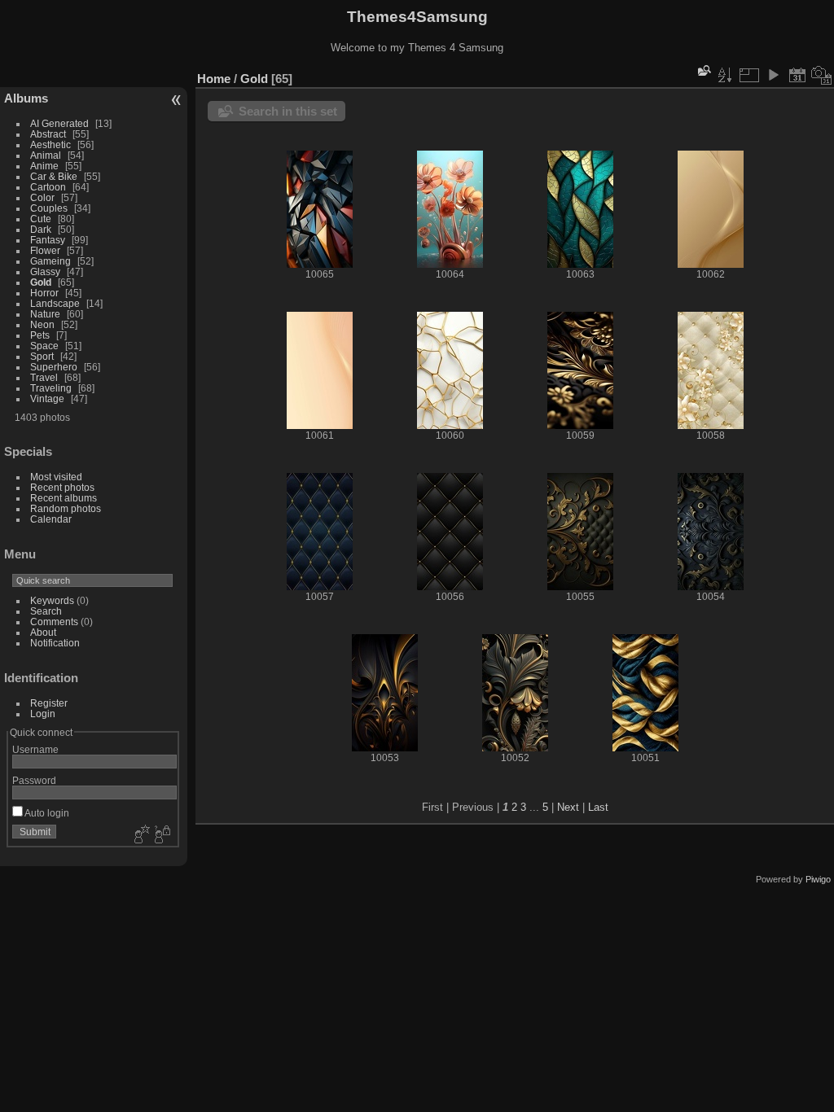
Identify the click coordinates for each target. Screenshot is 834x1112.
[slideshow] (773, 74)
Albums (26, 98)
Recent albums (63, 498)
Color (42, 197)
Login (42, 713)
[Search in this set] (703, 70)
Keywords (52, 600)
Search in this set (288, 111)
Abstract (48, 134)
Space (44, 345)
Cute (40, 218)
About (43, 632)
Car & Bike (53, 176)
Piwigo (818, 879)
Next (568, 807)
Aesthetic (50, 144)
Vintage (47, 398)
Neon (42, 324)
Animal (45, 155)
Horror (44, 292)
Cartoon (48, 187)
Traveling (51, 388)
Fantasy (47, 239)
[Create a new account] (140, 835)
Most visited (56, 476)
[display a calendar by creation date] (821, 74)
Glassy (45, 271)
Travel (44, 377)
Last (598, 807)
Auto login (46, 813)
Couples (49, 208)
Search (46, 611)
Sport (42, 356)
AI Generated (59, 123)
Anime (44, 165)
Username (35, 749)
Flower (45, 250)
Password (34, 780)
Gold (40, 282)
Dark (42, 229)
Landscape (55, 303)
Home (213, 78)
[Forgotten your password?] (161, 835)
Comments (54, 621)
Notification (55, 642)
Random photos (65, 508)
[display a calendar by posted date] (797, 74)
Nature (45, 314)
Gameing (50, 261)
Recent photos (62, 487)
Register (49, 703)
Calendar (51, 519)
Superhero (53, 366)
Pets (40, 335)
